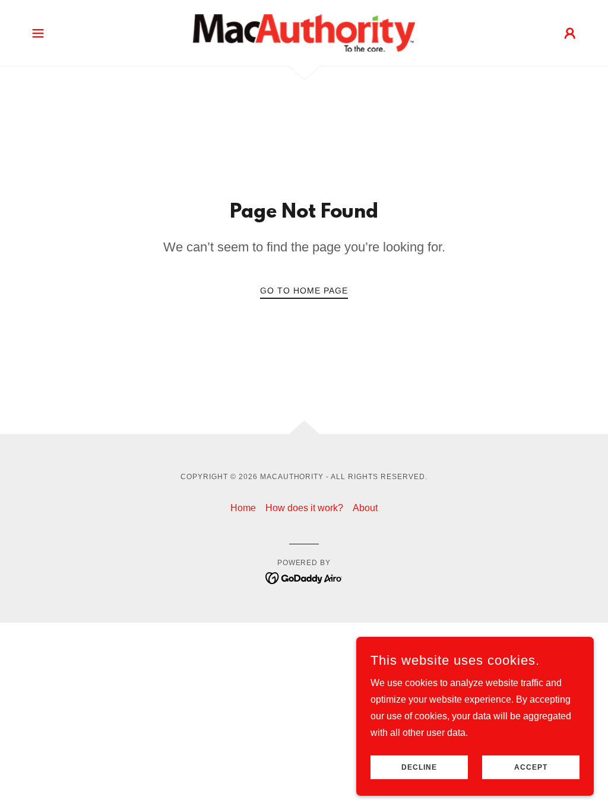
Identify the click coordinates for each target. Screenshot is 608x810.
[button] (38, 33)
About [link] (365, 508)
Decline (419, 767)
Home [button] (243, 508)
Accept (530, 767)
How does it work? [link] (304, 508)
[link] (304, 32)
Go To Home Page (304, 290)
